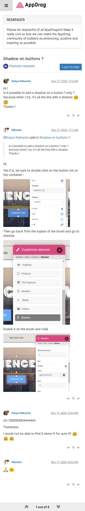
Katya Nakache (21, 81)
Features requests (22, 66)
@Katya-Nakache (16, 137)
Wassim (17, 130)
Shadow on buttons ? (54, 137)
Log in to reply (70, 67)
